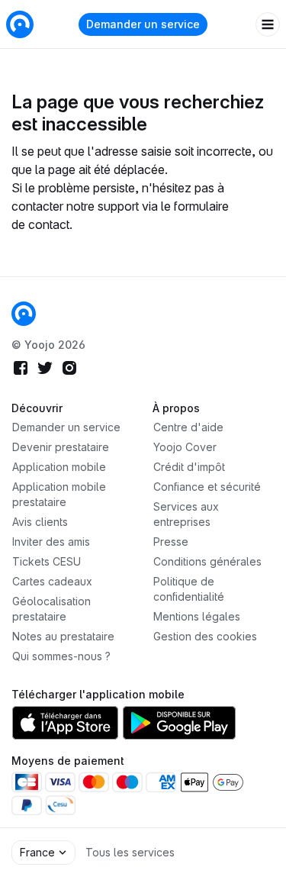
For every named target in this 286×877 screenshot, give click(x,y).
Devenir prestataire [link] (60, 446)
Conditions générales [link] (207, 561)
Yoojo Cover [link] (185, 446)
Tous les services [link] (130, 852)
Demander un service (143, 24)
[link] (23, 313)
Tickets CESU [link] (46, 561)
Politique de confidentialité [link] (188, 589)
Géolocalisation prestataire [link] (51, 609)
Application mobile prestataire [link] (59, 494)
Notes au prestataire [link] (63, 636)
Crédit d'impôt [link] (189, 466)
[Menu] (267, 24)
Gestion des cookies (205, 636)
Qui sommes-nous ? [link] (61, 656)
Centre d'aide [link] (188, 427)
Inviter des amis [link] (51, 541)
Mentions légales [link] (196, 616)
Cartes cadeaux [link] (52, 581)
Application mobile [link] (59, 466)
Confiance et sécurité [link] (207, 486)
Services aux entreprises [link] (186, 514)
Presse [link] (170, 541)
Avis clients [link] (40, 521)
